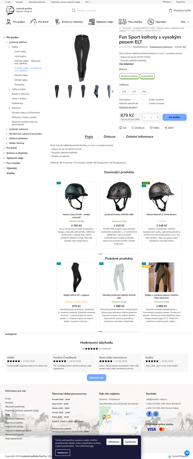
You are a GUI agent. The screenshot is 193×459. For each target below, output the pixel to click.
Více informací (126, 63)
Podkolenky (17, 103)
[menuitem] (15, 22)
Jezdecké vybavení (18, 129)
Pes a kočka (13, 163)
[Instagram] (156, 414)
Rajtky (15, 46)
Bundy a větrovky (20, 93)
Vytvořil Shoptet (180, 456)
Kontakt (19, 2)
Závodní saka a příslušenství (26, 112)
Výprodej (11, 168)
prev (52, 217)
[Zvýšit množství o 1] (158, 117)
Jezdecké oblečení (18, 42)
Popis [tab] (89, 136)
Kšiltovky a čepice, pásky (24, 117)
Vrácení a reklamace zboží (18, 430)
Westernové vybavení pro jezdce (25, 133)
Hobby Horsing (16, 143)
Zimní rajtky (20, 51)
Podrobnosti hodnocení (161, 46)
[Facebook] (149, 414)
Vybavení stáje (14, 158)
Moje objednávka (13, 438)
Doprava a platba (14, 422)
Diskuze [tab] (110, 136)
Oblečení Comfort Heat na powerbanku (24, 123)
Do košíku (174, 117)
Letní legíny (20, 56)
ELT (184, 46)
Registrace (180, 2)
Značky (10, 173)
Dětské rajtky (21, 80)
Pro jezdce (12, 37)
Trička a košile (19, 89)
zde (92, 446)
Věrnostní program (14, 434)
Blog (7, 414)
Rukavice (16, 108)
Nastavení (63, 452)
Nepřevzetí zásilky (14, 426)
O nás (7, 2)
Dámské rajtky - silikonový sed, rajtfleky (27, 62)
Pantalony (19, 84)
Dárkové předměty (18, 138)
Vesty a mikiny (19, 98)
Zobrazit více (96, 377)
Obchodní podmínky (37, 2)
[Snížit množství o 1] (144, 117)
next (186, 217)
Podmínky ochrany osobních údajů (65, 2)
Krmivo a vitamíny (17, 153)
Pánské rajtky (21, 75)
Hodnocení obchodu (96, 342)
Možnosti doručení (128, 107)
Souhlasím (130, 441)
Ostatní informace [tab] (139, 136)
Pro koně (11, 147)
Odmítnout (113, 441)
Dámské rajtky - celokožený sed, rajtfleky (28, 69)
